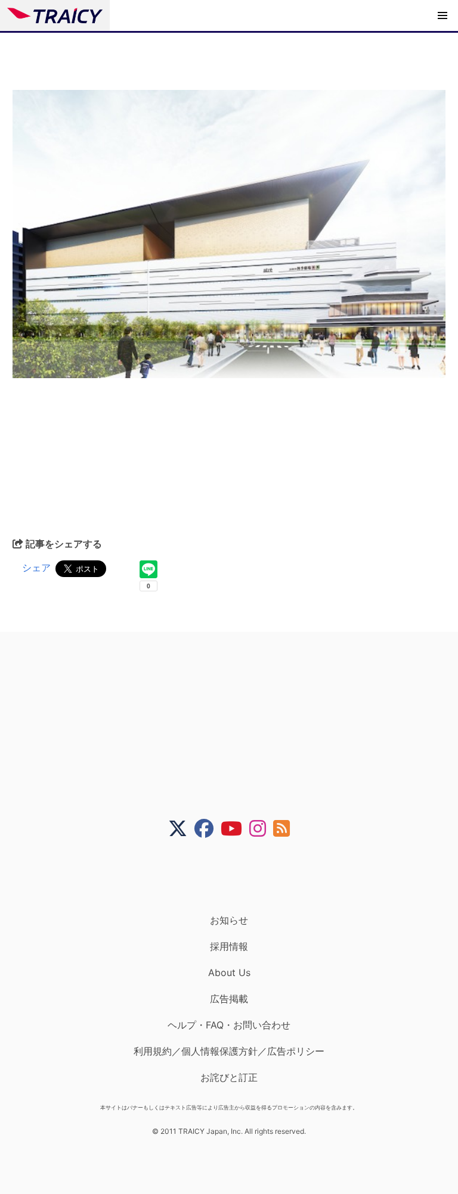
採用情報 (229, 946)
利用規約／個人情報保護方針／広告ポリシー (229, 1051)
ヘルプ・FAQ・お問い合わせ (229, 1025)
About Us (229, 972)
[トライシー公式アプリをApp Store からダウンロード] (236, 876)
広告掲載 (229, 999)
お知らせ (229, 920)
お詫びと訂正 (229, 1077)
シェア (36, 567)
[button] (442, 15)
